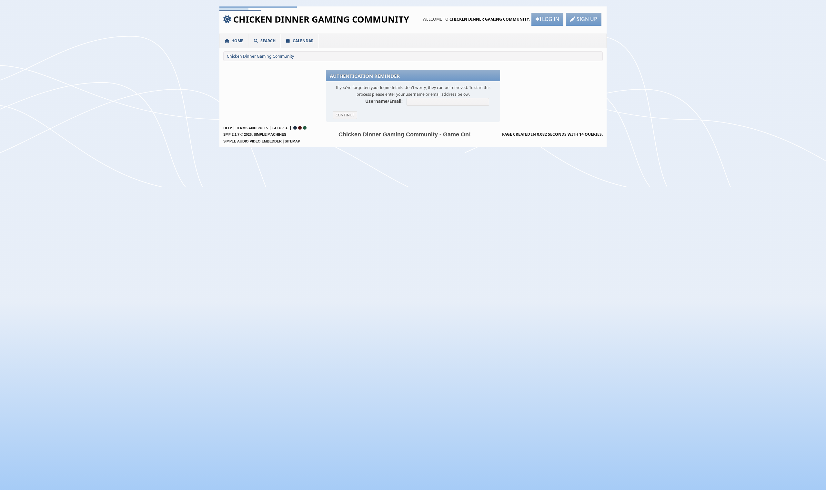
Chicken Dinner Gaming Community (321, 19)
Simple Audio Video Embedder (252, 141)
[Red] (299, 127)
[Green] (304, 127)
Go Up (278, 127)
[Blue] (295, 127)
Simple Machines (270, 134)
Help (227, 127)
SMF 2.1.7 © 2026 (237, 134)
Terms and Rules (252, 127)
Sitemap (292, 141)
